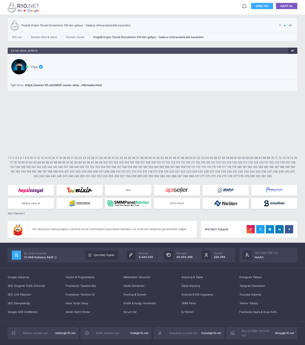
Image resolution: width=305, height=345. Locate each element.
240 (286, 171)
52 (198, 157)
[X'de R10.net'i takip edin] (260, 229)
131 (266, 162)
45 (170, 157)
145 (55, 167)
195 (34, 171)
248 (70, 176)
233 (246, 171)
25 (88, 157)
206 (95, 171)
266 (174, 176)
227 (212, 171)
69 (268, 157)
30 (109, 157)
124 (229, 162)
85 (43, 162)
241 (292, 171)
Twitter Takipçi (248, 303)
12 (38, 157)
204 (83, 171)
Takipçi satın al (30, 203)
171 (193, 167)
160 (135, 167)
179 (234, 167)
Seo (128, 190)
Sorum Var (130, 312)
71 (276, 157)
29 (105, 157)
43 (162, 157)
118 (198, 162)
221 (177, 171)
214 (139, 171)
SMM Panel (189, 303)
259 (133, 176)
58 (223, 157)
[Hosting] (226, 190)
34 (125, 157)
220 (171, 171)
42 (158, 157)
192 (18, 171)
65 (252, 157)
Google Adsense (18, 277)
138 (17, 167)
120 (208, 162)
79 (19, 162)
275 (224, 176)
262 (150, 176)
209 (112, 171)
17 (57, 157)
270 (197, 176)
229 (223, 171)
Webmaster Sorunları (136, 277)
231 (235, 171)
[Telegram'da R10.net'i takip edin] (270, 229)
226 (206, 171)
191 (13, 171)
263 (156, 176)
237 (269, 171)
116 (188, 162)
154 (103, 167)
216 (150, 171)
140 (28, 167)
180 (239, 167)
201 (66, 171)
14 (45, 157)
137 (12, 167)
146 (60, 167)
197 (45, 171)
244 (47, 176)
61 (235, 157)
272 (207, 176)
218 (161, 171)
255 (110, 176)
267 (179, 176)
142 (39, 167)
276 (230, 176)
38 (141, 157)
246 (59, 176)
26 (92, 157)
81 (27, 162)
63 (243, 157)
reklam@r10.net (65, 333)
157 (119, 167)
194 (28, 171)
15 (49, 157)
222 (183, 171)
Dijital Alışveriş (191, 285)
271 (202, 176)
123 (223, 162)
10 (31, 157)
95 (84, 162)
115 (183, 162)
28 (100, 157)
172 (198, 167)
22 (76, 157)
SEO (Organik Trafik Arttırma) (26, 285)
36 (133, 157)
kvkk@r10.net (139, 333)
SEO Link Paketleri (19, 294)
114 (178, 162)
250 (82, 176)
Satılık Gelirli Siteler (78, 312)
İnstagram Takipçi (250, 277)
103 (121, 162)
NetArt (259, 257)
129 (256, 162)
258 (128, 176)
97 (92, 162)
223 (188, 171)
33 (121, 157)
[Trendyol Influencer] (79, 190)
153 (97, 167)
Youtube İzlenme (250, 294)
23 (80, 157)
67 (260, 157)
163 (151, 167)
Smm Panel (177, 203)
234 (252, 171)
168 (177, 167)
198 (50, 171)
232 (240, 171)
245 (53, 176)
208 (106, 171)
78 (15, 162)
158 (124, 167)
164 (156, 167)
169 (183, 167)
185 (266, 167)
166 (167, 167)
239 (280, 171)
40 (150, 157)
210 (118, 171)
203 (78, 171)
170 (188, 167)
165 (161, 167)
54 (207, 157)
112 (168, 162)
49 (186, 157)
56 (215, 157)
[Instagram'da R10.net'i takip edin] (250, 229)
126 (240, 162)
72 (280, 157)
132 (271, 162)
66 (256, 157)
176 (219, 167)
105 (132, 162)
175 (213, 167)
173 (203, 167)
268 (185, 176)
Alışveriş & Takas (192, 277)
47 (178, 157)
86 (47, 162)
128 (250, 162)
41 (153, 157)
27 (96, 157)
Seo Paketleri (16, 213)
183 (255, 167)
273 (213, 176)
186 (271, 167)
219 (166, 171)
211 (123, 171)
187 (276, 167)
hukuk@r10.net (211, 333)
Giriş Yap (262, 6)
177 (224, 167)
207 (101, 171)
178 (229, 167)
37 (137, 157)
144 (49, 167)
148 (71, 167)
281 (258, 176)
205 (89, 171)
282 (263, 176)
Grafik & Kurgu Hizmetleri (139, 303)
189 (287, 167)
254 (104, 176)
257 (122, 176)
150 (81, 167)
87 (51, 162)
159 (129, 167)
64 (248, 157)
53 (203, 157)
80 (23, 162)
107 (142, 162)
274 (219, 176)
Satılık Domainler (134, 285)
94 (80, 162)
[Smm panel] (128, 203)
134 (282, 162)
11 (35, 157)
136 (293, 162)
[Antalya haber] (79, 203)
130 (261, 162)
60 (231, 157)
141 (34, 167)
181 (245, 167)
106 (137, 162)
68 (264, 157)
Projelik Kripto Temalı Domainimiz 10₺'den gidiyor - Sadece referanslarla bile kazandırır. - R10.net (24, 7)
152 (92, 167)
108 (148, 162)
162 (145, 167)
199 (55, 171)
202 (72, 171)
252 (93, 176)
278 (241, 176)
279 (246, 176)
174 (208, 167)
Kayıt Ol (287, 6)
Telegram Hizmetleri (252, 285)
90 (64, 162)
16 (53, 157)
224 (194, 171)
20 (68, 157)
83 (35, 162)
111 (163, 162)
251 (87, 176)
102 (115, 162)
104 (126, 162)
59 (227, 157)
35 (129, 157)
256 (116, 176)
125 (234, 162)
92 (71, 162)
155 (108, 167)
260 (139, 176)
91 (67, 162)
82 (31, 162)
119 (203, 162)
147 (65, 167)
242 (35, 176)
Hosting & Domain (134, 294)
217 (155, 171)
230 (229, 171)
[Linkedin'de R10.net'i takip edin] (279, 229)
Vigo (34, 67)
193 (23, 171)
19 (64, 157)
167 (172, 167)
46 (174, 157)
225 (200, 171)
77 (11, 162)
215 (145, 171)
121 (213, 162)
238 (275, 171)
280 (252, 176)
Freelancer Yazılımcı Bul (81, 285)
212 (128, 171)
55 (211, 157)
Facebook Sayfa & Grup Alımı (258, 312)
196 (39, 171)
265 (168, 176)
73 (283, 157)
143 (44, 167)
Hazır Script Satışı (77, 303)
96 (88, 162)
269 (191, 176)
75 (291, 157)
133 (277, 162)
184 (260, 167)
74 (287, 157)
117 (193, 162)
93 (76, 162)
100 (105, 162)
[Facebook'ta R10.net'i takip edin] (289, 229)
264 (162, 176)
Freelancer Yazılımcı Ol (80, 294)
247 (64, 176)
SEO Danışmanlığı (19, 303)
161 (140, 167)
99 (100, 162)
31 (113, 157)
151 (87, 167)
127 (245, 162)
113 (173, 162)
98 (96, 162)
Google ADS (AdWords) (23, 312)
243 (41, 176)
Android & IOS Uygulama (197, 294)
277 (235, 176)
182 (250, 167)
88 (55, 162)
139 (23, 167)
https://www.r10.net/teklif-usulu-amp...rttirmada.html (63, 85)
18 (60, 157)
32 (117, 157)
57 (219, 157)
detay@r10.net (284, 333)
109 (153, 162)
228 (217, 171)
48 (182, 157)
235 (257, 171)
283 (269, 176)
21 (72, 157)
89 (59, 162)
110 (158, 162)
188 (282, 167)
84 (39, 162)
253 (99, 176)
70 (272, 157)
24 (84, 157)
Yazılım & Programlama (80, 277)
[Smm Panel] (31, 190)
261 (145, 176)
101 (111, 162)
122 (218, 162)
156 (113, 167)
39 (146, 157)
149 (76, 167)
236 (263, 171)
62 (239, 157)
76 (295, 157)
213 (134, 171)
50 (191, 157)
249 (76, 176)
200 (61, 171)
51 (194, 157)
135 (287, 162)
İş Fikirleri (188, 312)
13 (42, 157)
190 (292, 167)
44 (166, 157)
